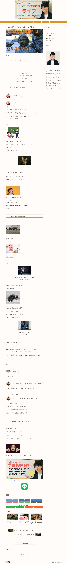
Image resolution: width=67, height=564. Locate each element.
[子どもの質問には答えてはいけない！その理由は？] (36, 500)
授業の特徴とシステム (50, 38)
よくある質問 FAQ (49, 35)
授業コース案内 (49, 40)
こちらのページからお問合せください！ (13, 480)
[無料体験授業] (24, 469)
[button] (60, 88)
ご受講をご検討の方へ (50, 33)
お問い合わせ (48, 31)
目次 (23, 73)
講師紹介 (47, 45)
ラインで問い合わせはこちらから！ (24, 492)
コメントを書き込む (24, 543)
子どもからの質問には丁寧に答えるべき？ (25, 75)
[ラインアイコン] (24, 486)
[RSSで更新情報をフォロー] (34, 507)
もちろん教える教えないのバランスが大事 (25, 81)
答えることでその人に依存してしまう (24, 78)
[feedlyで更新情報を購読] (15, 507)
